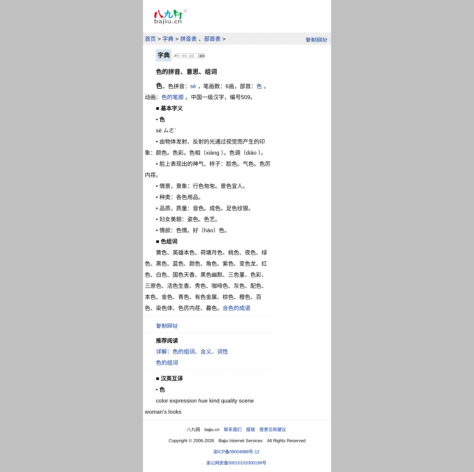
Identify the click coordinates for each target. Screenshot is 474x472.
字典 (167, 39)
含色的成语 (236, 308)
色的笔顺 (172, 97)
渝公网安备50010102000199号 (236, 462)
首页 (150, 39)
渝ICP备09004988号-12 (236, 451)
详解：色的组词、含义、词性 (192, 351)
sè (193, 86)
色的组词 (167, 363)
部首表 (212, 39)
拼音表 (188, 39)
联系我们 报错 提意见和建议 (255, 429)
